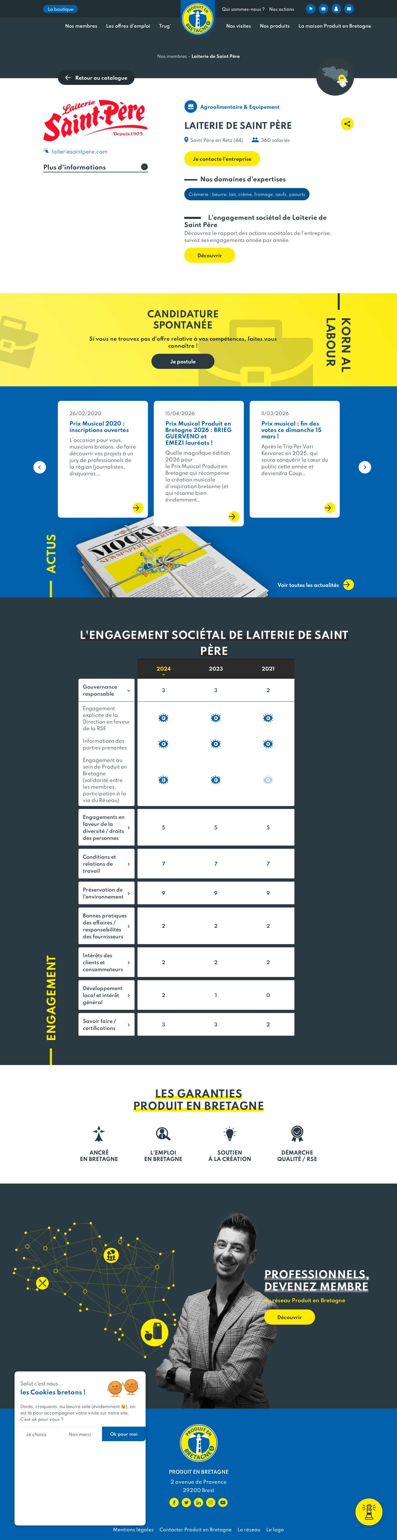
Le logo (275, 1529)
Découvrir (209, 255)
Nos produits (275, 26)
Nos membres (81, 26)
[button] (36, 464)
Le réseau (248, 1529)
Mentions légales (133, 1529)
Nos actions (281, 8)
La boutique (60, 9)
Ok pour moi (123, 1434)
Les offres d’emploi (128, 26)
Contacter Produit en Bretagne (196, 1529)
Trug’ (165, 26)
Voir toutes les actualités (308, 584)
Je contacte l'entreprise (222, 158)
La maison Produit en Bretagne (334, 26)
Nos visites (238, 26)
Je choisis (36, 1434)
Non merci (80, 1434)
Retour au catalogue (101, 77)
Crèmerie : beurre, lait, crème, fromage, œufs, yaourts (247, 194)
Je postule (183, 361)
